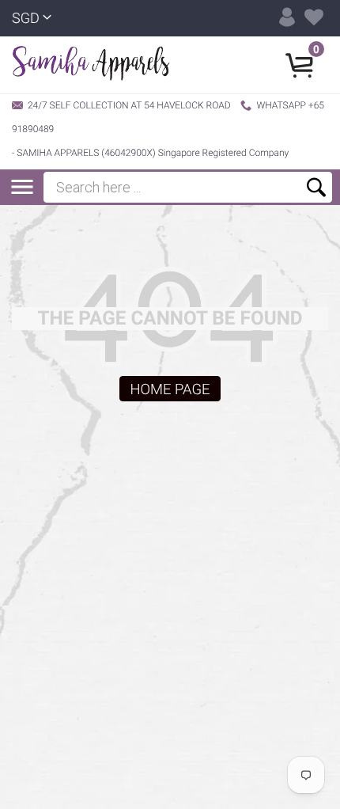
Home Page (170, 389)
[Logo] (91, 65)
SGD (26, 18)
